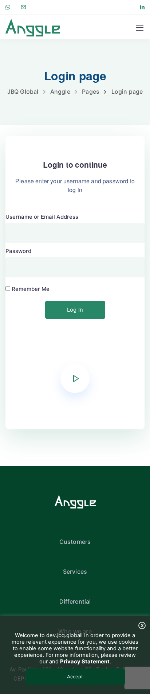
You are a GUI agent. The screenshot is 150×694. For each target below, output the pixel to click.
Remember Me (30, 288)
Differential (75, 601)
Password (18, 250)
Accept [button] (75, 676)
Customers (75, 541)
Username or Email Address (41, 216)
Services (75, 571)
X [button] (142, 625)
